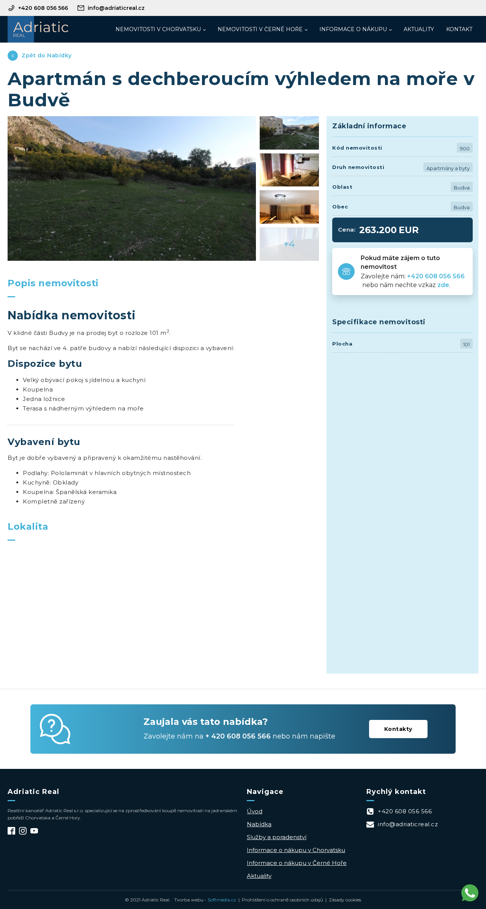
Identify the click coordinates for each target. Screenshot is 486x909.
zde (443, 285)
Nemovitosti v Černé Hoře (260, 29)
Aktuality (419, 29)
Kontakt (459, 29)
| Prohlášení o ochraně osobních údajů (279, 900)
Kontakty (398, 729)
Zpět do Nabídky (47, 55)
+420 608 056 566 (436, 276)
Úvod (254, 811)
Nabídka (259, 824)
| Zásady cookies (342, 900)
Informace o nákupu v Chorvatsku (296, 850)
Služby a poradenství (276, 837)
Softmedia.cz (222, 900)
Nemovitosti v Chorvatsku (158, 29)
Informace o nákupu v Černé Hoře (297, 862)
